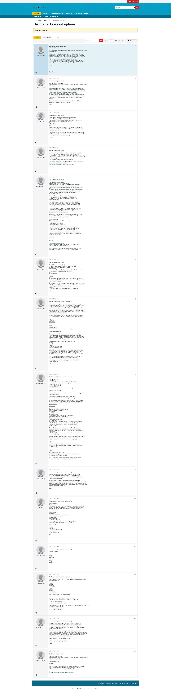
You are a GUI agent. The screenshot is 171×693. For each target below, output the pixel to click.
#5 (135, 177)
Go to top (134, 683)
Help (103, 683)
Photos (57, 37)
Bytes (99, 683)
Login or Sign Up (132, 1)
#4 (135, 148)
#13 (135, 618)
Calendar (45, 17)
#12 (135, 574)
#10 (135, 498)
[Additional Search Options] (134, 7)
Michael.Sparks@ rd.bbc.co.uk (56, 243)
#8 (135, 374)
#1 (135, 46)
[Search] (137, 7)
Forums (36, 13)
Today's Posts (54, 17)
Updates (69, 13)
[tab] (37, 37)
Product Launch (57, 13)
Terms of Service (124, 683)
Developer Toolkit (82, 13)
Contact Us (109, 683)
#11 (135, 546)
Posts (37, 37)
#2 (135, 78)
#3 (135, 112)
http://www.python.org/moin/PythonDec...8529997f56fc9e (63, 59)
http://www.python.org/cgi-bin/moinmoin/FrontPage (61, 164)
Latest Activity (47, 37)
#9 (135, 469)
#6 (135, 259)
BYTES (45, 13)
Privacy (116, 683)
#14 (135, 651)
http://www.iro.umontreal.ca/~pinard (65, 672)
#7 (135, 299)
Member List (37, 17)
